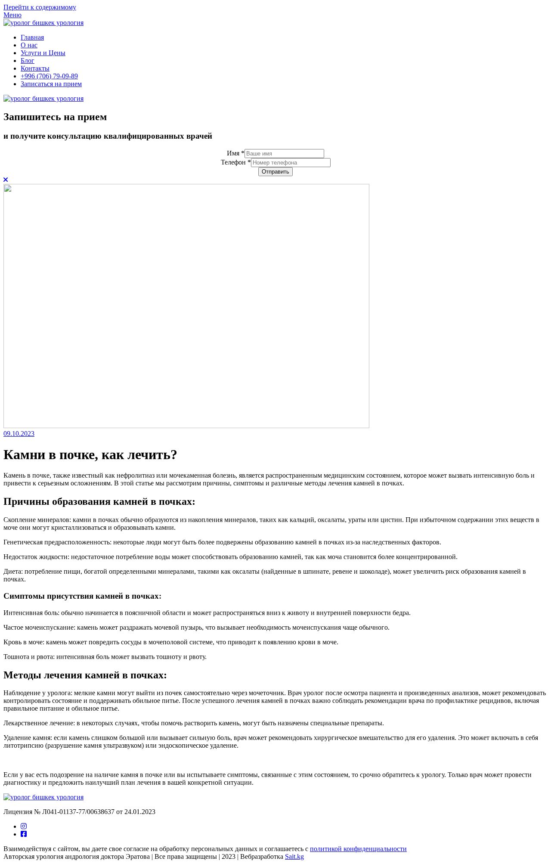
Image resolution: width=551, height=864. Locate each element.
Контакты (35, 68)
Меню (12, 15)
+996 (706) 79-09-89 (49, 76)
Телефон (236, 162)
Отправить (275, 171)
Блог (27, 60)
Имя (236, 153)
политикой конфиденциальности (358, 848)
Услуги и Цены (43, 52)
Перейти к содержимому (39, 7)
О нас (29, 45)
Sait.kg (294, 856)
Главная (32, 37)
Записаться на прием (51, 83)
